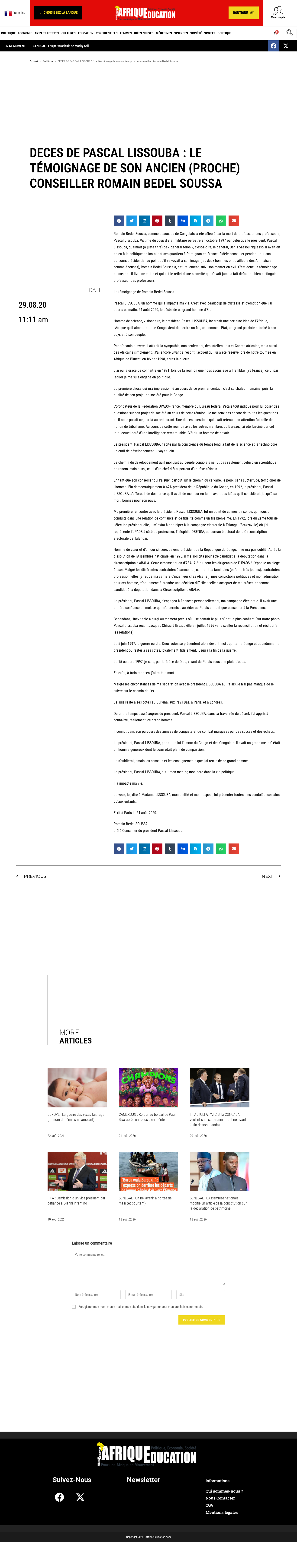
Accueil (34, 61)
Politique (8, 33)
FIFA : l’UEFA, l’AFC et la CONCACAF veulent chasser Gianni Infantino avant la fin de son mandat (218, 1119)
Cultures (68, 33)
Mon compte (278, 17)
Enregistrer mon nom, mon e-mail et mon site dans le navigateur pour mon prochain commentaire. (141, 1307)
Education (86, 33)
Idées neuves (144, 33)
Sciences (181, 33)
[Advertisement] (148, 103)
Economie (25, 33)
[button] (58, 12)
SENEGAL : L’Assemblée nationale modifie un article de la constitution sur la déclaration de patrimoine (218, 1203)
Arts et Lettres (47, 33)
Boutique (224, 33)
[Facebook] (273, 45)
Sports (209, 33)
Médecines (164, 33)
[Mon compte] (278, 10)
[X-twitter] (285, 45)
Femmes (126, 33)
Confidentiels (107, 33)
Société (196, 33)
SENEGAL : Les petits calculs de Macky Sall (61, 46)
